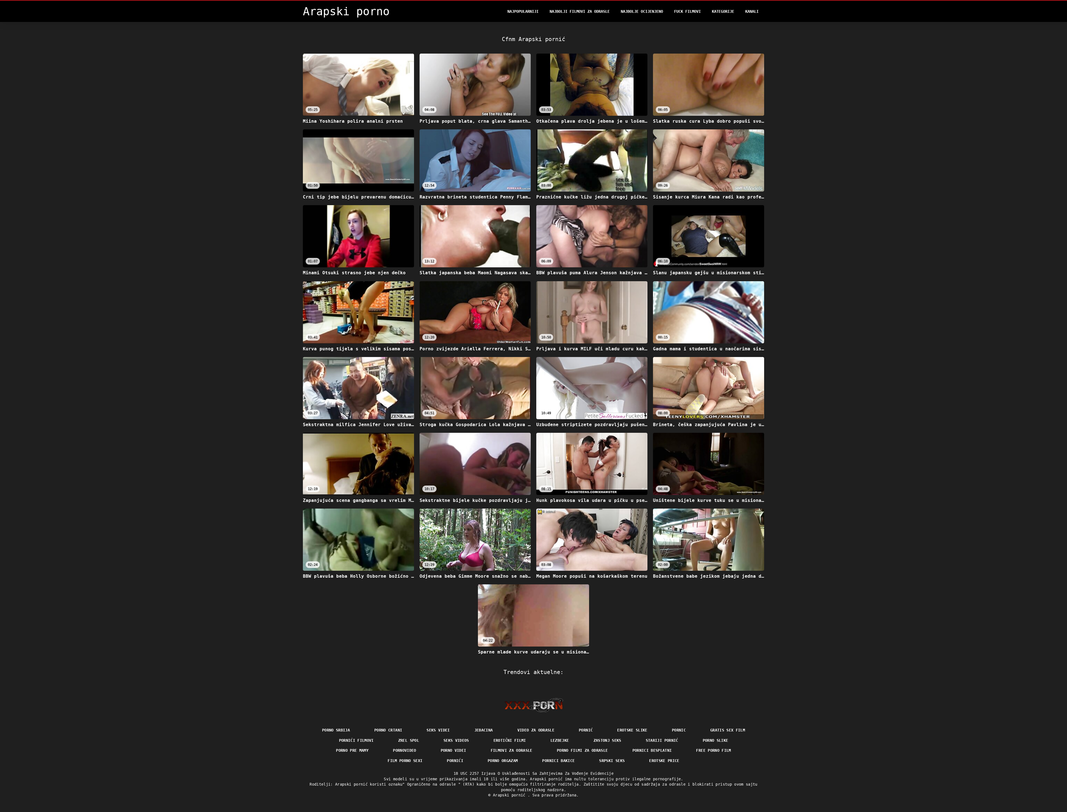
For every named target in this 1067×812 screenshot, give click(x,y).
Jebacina (483, 730)
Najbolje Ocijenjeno (642, 11)
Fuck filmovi (687, 11)
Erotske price (664, 760)
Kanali (752, 11)
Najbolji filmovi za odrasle (580, 11)
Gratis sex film (727, 730)
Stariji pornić (662, 740)
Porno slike (715, 740)
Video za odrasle (536, 730)
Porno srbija (336, 730)
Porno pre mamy (352, 750)
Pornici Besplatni (652, 750)
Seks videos (456, 740)
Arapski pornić (510, 795)
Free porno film (713, 750)
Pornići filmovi (356, 740)
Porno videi (453, 750)
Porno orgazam (503, 760)
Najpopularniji (523, 11)
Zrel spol (408, 740)
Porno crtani (388, 730)
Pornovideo (404, 750)
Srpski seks (612, 760)
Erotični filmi (509, 740)
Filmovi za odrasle (511, 750)
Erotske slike (632, 730)
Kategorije (723, 11)
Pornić (586, 730)
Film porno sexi (405, 760)
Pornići (455, 760)
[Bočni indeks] (533, 705)
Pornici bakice (558, 760)
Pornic (679, 730)
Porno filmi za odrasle (582, 750)
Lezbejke (559, 740)
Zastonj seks (607, 740)
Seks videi (438, 730)
